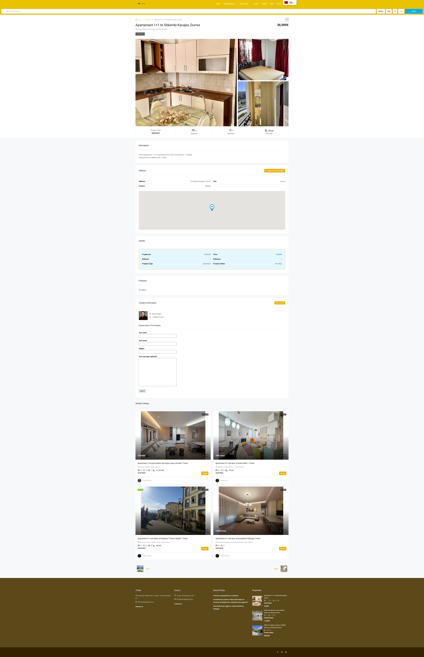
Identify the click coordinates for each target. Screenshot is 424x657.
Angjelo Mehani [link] (147, 480)
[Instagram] (282, 652)
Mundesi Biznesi (229, 4)
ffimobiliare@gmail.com (146, 602)
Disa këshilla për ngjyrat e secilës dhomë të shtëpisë (228, 607)
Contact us (139, 606)
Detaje (205, 473)
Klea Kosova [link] (224, 480)
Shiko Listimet (280, 303)
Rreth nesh (244, 4)
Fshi (401, 11)
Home (218, 4)
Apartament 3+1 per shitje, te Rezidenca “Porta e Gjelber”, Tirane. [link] (163, 538)
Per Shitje (140, 34)
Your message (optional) (148, 357)
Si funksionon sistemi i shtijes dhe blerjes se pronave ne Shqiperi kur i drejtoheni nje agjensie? (230, 601)
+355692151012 (158, 317)
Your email (143, 341)
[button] (287, 19)
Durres (264, 4)
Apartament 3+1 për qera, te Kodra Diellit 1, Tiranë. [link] (235, 463)
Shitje (279, 4)
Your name (143, 333)
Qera (272, 4)
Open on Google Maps (275, 171)
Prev (148, 569)
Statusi (380, 11)
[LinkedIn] (286, 652)
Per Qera (283, 414)
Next (276, 569)
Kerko (414, 11)
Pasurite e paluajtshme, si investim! (225, 596)
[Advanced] (395, 11)
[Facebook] (278, 652)
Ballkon (143, 290)
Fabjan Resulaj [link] (147, 556)
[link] (173, 435)
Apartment (148, 20)
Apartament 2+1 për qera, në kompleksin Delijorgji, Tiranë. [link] (238, 538)
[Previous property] (140, 568)
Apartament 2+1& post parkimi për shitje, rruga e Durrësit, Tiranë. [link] (163, 463)
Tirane (256, 4)
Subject (141, 349)
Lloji (388, 11)
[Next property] (284, 568)
